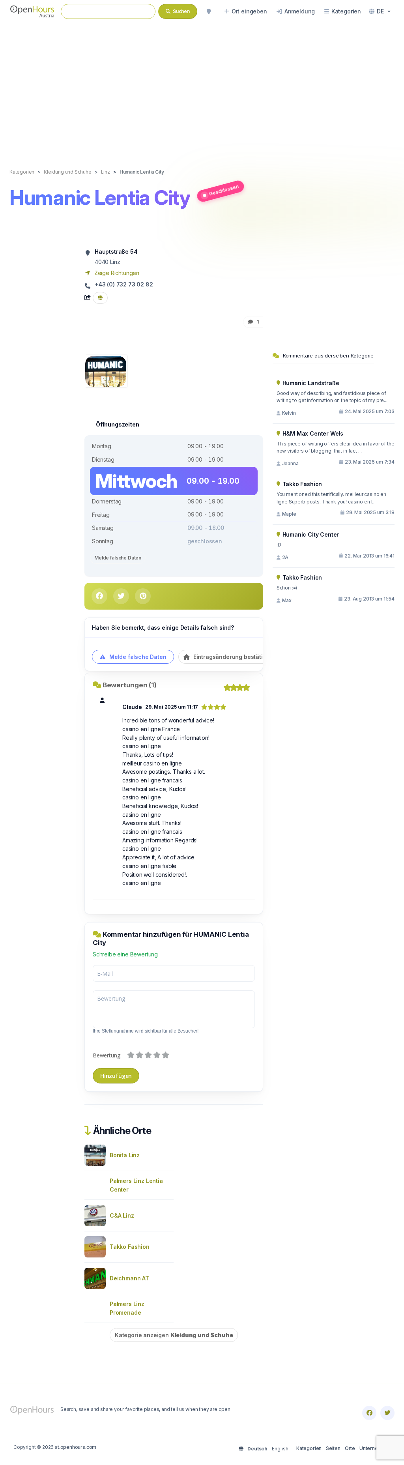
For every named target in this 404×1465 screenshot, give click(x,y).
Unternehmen (375, 1448)
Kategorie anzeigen (174, 1335)
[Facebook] (369, 1413)
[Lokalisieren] (208, 11)
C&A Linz (122, 1215)
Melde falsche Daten (117, 558)
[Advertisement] (202, 87)
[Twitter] (387, 1413)
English (280, 1449)
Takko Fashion (130, 1246)
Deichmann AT (129, 1278)
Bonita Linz (125, 1155)
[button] (380, 11)
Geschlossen (223, 190)
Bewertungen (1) (130, 685)
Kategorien (309, 1448)
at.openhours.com (75, 1447)
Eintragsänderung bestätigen (232, 656)
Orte (350, 1448)
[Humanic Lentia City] (105, 370)
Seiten (333, 1448)
